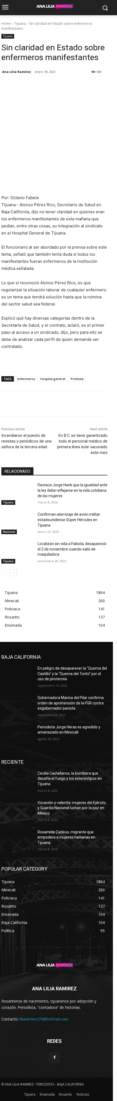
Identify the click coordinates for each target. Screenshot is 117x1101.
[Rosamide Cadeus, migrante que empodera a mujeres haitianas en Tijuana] (17, 841)
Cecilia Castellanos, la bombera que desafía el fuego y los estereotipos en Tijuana (70, 778)
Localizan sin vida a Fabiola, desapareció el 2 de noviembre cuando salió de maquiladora (72, 549)
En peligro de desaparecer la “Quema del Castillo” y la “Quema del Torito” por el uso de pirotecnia (72, 673)
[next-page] (13, 572)
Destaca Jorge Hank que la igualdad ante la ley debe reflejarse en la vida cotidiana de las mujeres (72, 490)
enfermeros (26, 379)
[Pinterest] (31, 85)
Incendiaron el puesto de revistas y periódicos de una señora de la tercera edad (26, 441)
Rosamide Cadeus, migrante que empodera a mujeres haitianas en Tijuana (66, 837)
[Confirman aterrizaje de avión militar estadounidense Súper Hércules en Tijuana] (17, 523)
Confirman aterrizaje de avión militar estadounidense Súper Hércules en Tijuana (69, 519)
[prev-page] (4, 572)
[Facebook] (6, 85)
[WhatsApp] (44, 85)
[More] (57, 85)
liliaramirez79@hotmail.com (44, 1019)
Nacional (9, 532)
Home (6, 23)
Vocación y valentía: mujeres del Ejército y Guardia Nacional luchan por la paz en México (72, 807)
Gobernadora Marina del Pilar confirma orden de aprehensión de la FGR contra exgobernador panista (71, 702)
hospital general (53, 379)
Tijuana (20, 23)
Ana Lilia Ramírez (16, 72)
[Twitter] (19, 85)
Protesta (77, 379)
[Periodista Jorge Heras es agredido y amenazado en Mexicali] (17, 736)
